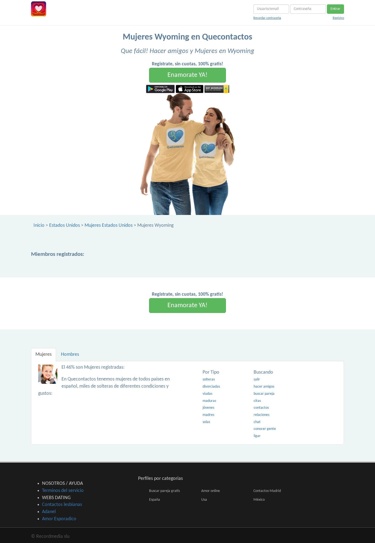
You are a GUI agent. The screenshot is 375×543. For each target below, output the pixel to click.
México (259, 500)
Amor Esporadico (59, 519)
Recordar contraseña (267, 18)
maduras (209, 401)
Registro (338, 18)
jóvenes (208, 408)
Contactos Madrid (267, 491)
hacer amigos (264, 387)
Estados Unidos (64, 225)
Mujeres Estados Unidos (109, 225)
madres (208, 415)
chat (257, 422)
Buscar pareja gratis (164, 491)
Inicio (38, 225)
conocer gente (265, 429)
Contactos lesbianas (62, 504)
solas (206, 422)
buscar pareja (264, 394)
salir (257, 379)
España (154, 500)
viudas (207, 394)
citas (257, 401)
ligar (257, 436)
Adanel (49, 511)
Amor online (210, 491)
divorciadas (211, 387)
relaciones (261, 415)
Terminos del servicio (63, 490)
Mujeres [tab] (43, 354)
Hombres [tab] (70, 354)
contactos (261, 408)
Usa (204, 500)
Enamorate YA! (187, 75)
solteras (209, 379)
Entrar (335, 9)
